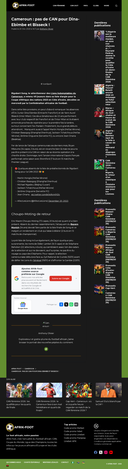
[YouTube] (111, 452)
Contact (64, 462)
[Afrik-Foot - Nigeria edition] (73, 462)
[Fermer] (76, 278)
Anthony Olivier (46, 29)
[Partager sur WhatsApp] (71, 304)
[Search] (116, 6)
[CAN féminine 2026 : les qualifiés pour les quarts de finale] (19, 390)
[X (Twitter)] (100, 452)
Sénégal (37, 260)
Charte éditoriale (32, 462)
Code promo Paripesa (75, 438)
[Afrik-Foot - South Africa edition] (78, 462)
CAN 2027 (74, 6)
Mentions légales (50, 462)
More (106, 6)
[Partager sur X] (66, 304)
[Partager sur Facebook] (61, 304)
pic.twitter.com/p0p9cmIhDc (45, 194)
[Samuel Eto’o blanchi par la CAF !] (109, 390)
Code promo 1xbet (73, 431)
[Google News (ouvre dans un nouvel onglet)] (23, 306)
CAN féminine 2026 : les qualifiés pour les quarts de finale (18, 404)
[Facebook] (95, 452)
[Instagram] (106, 452)
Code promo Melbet (74, 428)
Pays (86, 6)
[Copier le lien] (76, 304)
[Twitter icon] (46, 349)
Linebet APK (70, 441)
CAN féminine (59, 6)
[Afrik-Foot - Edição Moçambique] (83, 462)
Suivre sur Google (60, 278)
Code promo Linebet (74, 434)
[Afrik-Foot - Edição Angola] (7, 465)
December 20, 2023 (58, 201)
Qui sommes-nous (13, 462)
